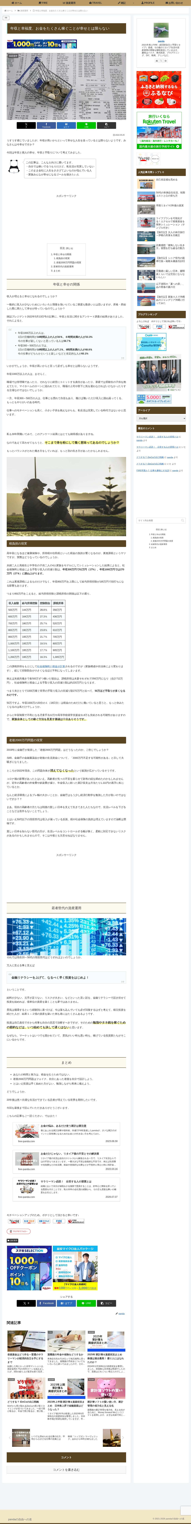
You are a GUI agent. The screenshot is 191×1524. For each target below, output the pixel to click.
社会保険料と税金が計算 (51, 666)
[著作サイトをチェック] (157, 61)
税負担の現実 (63, 258)
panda (161, 41)
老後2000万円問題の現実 (68, 262)
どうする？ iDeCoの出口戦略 (150, 457)
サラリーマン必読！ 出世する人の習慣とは (157, 437)
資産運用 (13, 1240)
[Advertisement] (66, 219)
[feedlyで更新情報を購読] (165, 61)
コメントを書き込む (66, 1469)
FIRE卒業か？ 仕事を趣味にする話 (153, 470)
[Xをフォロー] (161, 61)
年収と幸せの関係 (62, 254)
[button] (106, 125)
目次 (62, 248)
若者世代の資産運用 (63, 266)
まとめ (56, 270)
